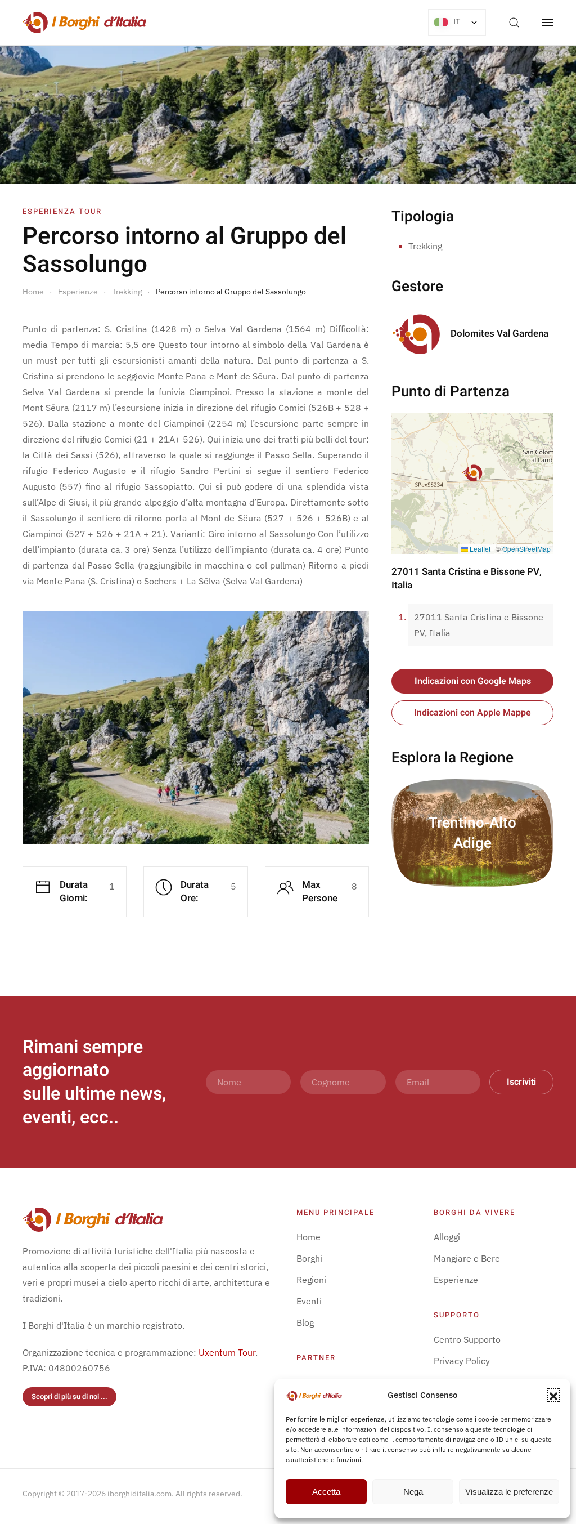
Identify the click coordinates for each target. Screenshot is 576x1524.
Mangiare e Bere (467, 1258)
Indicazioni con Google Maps (473, 681)
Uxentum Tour (227, 1352)
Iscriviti (521, 1082)
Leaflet (479, 548)
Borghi (309, 1258)
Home (308, 1237)
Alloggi (447, 1237)
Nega (413, 1491)
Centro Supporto (467, 1339)
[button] (553, 1395)
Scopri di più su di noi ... (69, 1396)
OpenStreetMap (526, 548)
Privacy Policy (462, 1360)
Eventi (309, 1301)
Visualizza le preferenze (509, 1491)
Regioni (311, 1279)
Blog (305, 1322)
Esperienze (456, 1279)
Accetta (326, 1491)
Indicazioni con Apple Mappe (472, 712)
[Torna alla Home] (84, 22)
